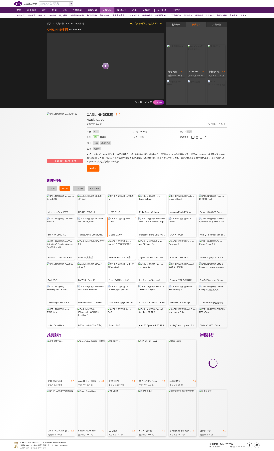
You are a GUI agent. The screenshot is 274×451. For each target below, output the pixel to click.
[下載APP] (158, 102)
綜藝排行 (216, 24)
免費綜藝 (60, 23)
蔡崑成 (97, 148)
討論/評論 (105, 143)
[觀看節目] (105, 66)
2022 (96, 131)
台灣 (189, 131)
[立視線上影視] (26, 3)
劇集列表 (176, 24)
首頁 (49, 23)
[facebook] (249, 445)
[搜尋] (71, 3)
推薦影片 (196, 24)
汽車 (96, 143)
